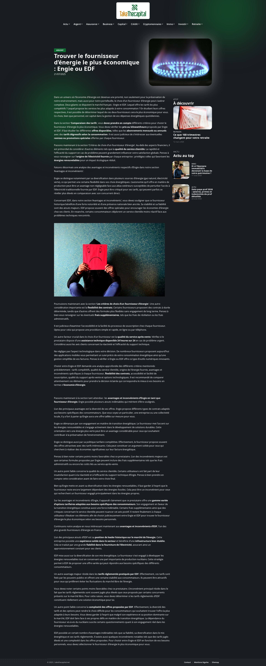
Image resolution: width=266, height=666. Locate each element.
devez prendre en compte (117, 123)
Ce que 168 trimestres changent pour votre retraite (191, 136)
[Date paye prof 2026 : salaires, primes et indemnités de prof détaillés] (180, 193)
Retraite (177, 132)
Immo (194, 164)
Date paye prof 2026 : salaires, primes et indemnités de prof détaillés (202, 193)
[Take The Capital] (133, 10)
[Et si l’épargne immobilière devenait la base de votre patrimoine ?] (180, 170)
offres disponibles (101, 130)
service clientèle (136, 149)
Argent (60, 50)
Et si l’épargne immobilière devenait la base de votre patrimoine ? (202, 169)
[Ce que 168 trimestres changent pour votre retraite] (192, 117)
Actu (194, 187)
